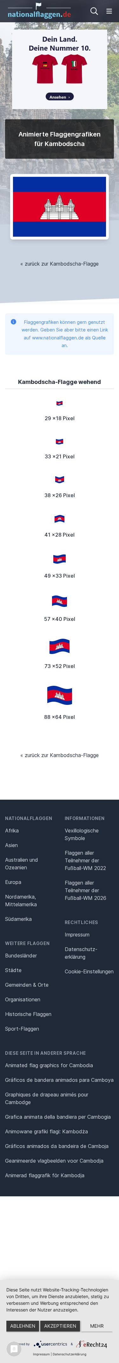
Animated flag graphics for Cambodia (49, 1065)
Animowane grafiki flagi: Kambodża (46, 1131)
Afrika (12, 830)
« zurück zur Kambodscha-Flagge (59, 264)
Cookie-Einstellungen (89, 971)
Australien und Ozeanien (21, 864)
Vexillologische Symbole (82, 834)
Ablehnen (22, 1326)
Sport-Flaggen (22, 1029)
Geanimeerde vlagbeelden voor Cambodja (54, 1161)
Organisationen (22, 999)
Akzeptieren (60, 1326)
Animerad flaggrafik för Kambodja (44, 1175)
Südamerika (18, 919)
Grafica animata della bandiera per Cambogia (58, 1117)
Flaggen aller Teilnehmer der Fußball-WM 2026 (85, 890)
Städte (13, 970)
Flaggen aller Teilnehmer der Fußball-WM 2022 (85, 860)
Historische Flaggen (28, 1014)
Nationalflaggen (28, 818)
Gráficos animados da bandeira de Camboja (57, 1146)
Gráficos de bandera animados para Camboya (59, 1080)
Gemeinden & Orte (27, 985)
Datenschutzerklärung (69, 1354)
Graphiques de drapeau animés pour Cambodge (46, 1098)
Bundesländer (21, 955)
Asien (11, 845)
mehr (97, 1326)
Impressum (77, 934)
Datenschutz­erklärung (81, 953)
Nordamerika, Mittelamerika (21, 901)
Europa (13, 882)
